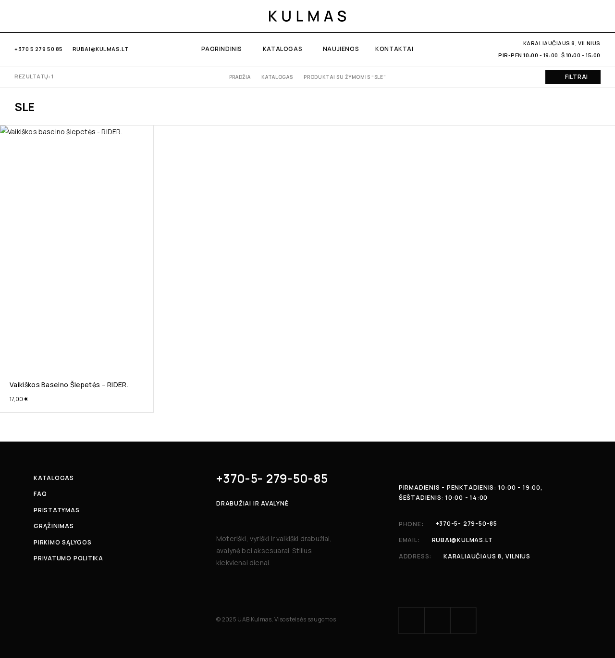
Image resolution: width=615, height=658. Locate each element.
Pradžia (240, 77)
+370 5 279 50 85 (38, 48)
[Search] (564, 16)
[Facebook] (17, 16)
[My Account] (547, 16)
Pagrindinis (221, 49)
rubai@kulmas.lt (100, 48)
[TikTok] (49, 16)
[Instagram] (33, 16)
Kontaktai (394, 49)
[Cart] (597, 16)
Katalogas (282, 49)
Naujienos (341, 49)
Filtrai (576, 77)
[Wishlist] (580, 16)
